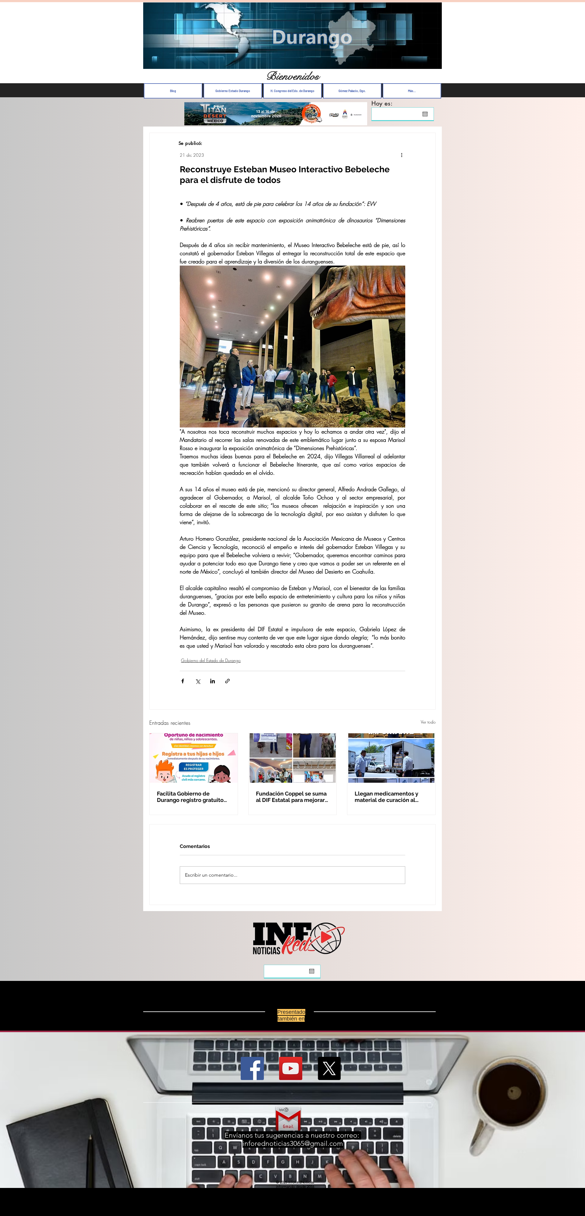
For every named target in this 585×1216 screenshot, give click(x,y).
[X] (329, 1068)
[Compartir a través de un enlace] (227, 681)
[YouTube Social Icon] (290, 1068)
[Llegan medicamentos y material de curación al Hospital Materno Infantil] (391, 758)
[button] (434, 62)
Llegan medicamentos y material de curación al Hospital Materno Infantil (387, 796)
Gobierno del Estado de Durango (211, 660)
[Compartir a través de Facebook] (183, 681)
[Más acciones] (401, 155)
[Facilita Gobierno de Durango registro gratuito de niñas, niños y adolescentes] (194, 758)
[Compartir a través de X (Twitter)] (197, 681)
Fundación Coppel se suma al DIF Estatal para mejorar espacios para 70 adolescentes (291, 796)
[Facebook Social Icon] (252, 1068)
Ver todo (428, 722)
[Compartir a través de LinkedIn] (212, 681)
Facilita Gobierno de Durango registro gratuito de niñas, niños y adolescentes (190, 796)
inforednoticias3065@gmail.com (293, 1143)
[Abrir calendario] (425, 114)
